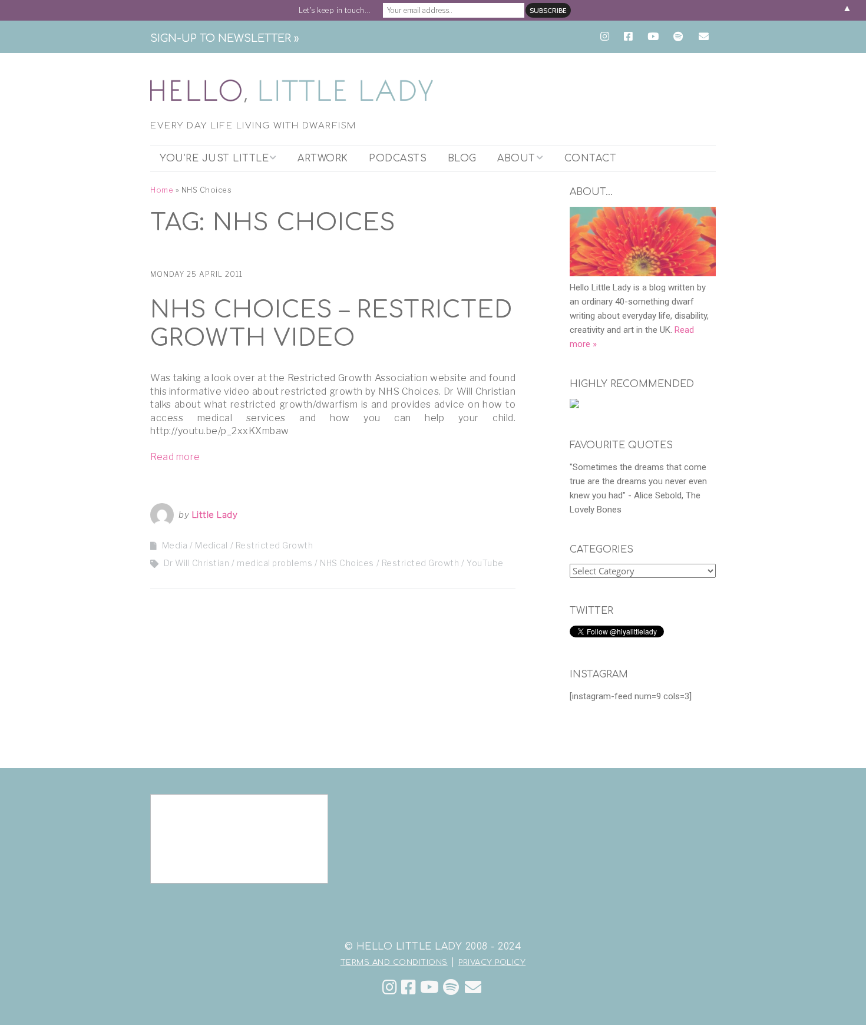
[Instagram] (390, 987)
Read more (175, 456)
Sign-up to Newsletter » (224, 38)
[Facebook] (409, 987)
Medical (211, 545)
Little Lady (214, 515)
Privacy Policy (491, 962)
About (516, 158)
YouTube (485, 563)
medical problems (274, 563)
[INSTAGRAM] (607, 37)
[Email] (473, 987)
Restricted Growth (274, 545)
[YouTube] (429, 987)
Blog (462, 158)
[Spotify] (451, 987)
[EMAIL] (704, 37)
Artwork (323, 158)
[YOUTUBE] (653, 37)
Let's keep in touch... (335, 10)
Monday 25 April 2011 (196, 274)
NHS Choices (347, 563)
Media (175, 545)
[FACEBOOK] (628, 37)
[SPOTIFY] (678, 37)
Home (161, 190)
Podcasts (398, 158)
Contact (590, 158)
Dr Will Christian (197, 563)
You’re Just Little (214, 158)
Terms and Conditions (394, 962)
